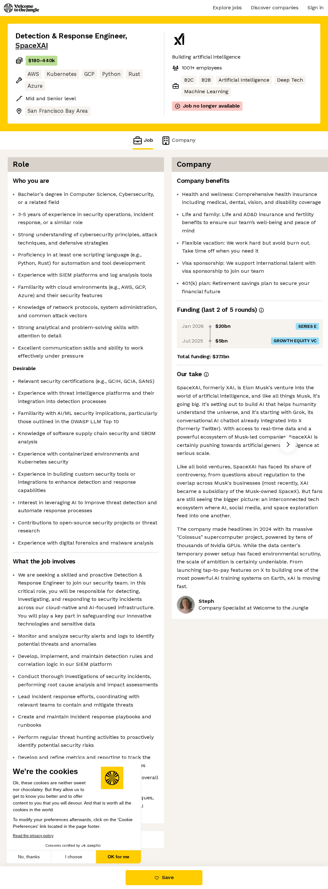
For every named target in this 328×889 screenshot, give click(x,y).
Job (148, 140)
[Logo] (21, 8)
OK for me (118, 856)
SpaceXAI (31, 45)
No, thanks (29, 856)
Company (183, 140)
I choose (73, 856)
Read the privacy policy (33, 836)
